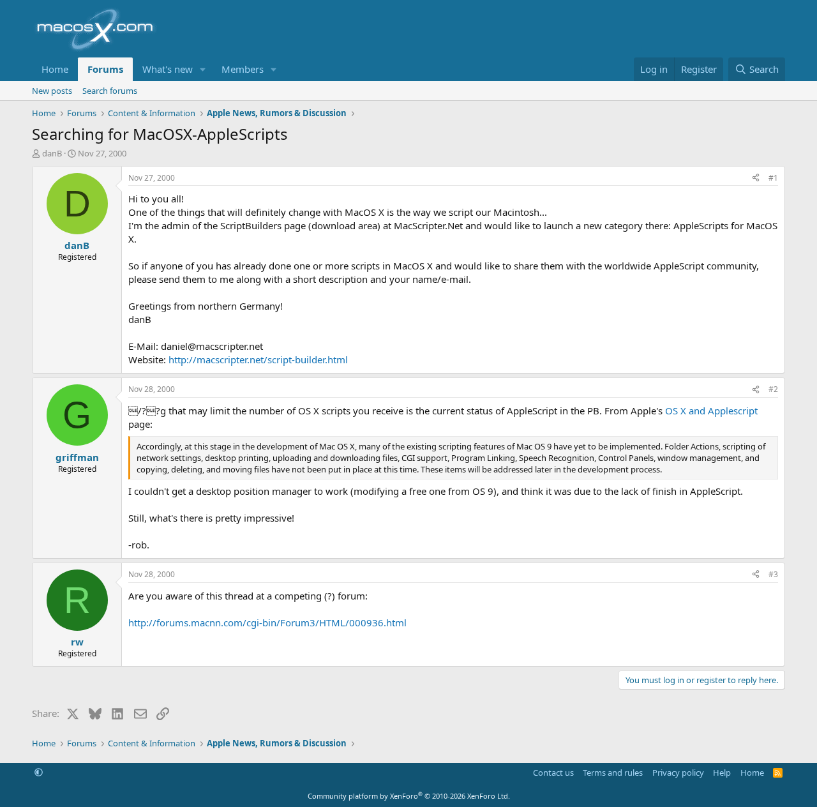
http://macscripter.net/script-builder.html (258, 359)
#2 (773, 389)
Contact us (553, 772)
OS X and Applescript (711, 410)
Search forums (109, 90)
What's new (167, 69)
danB (52, 153)
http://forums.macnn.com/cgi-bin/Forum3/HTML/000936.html (267, 622)
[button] (203, 69)
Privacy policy (678, 772)
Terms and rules (613, 772)
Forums (105, 69)
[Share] (755, 178)
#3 (773, 574)
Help (722, 772)
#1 (773, 177)
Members (242, 69)
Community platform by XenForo (409, 796)
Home (54, 69)
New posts (52, 90)
